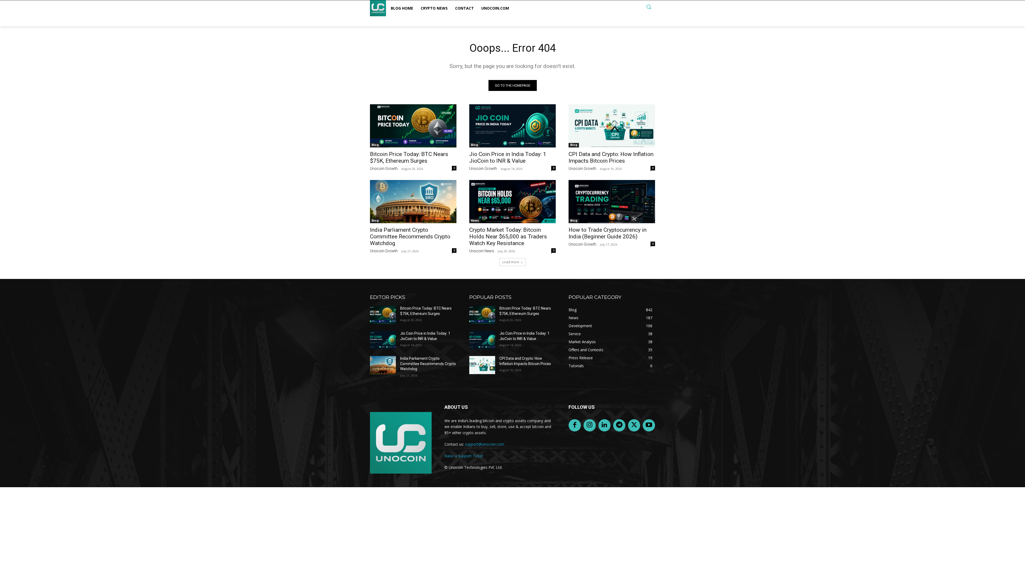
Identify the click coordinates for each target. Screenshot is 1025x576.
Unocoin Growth (384, 168)
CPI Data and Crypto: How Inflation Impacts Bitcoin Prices (611, 157)
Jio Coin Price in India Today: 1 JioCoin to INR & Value (507, 157)
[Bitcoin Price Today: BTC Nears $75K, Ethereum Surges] (413, 125)
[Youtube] (649, 425)
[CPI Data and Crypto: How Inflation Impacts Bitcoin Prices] (612, 125)
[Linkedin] (604, 425)
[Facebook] (575, 425)
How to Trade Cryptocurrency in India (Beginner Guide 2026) (607, 233)
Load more (510, 262)
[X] (634, 425)
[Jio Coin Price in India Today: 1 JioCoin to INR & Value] (512, 125)
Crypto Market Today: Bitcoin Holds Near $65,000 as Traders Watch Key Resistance (508, 236)
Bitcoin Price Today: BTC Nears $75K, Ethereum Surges (409, 157)
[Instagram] (590, 425)
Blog (375, 145)
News (475, 220)
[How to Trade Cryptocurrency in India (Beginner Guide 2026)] (612, 201)
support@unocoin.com (484, 444)
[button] (648, 6)
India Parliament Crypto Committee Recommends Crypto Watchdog (410, 236)
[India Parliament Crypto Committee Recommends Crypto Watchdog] (413, 201)
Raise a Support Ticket (463, 455)
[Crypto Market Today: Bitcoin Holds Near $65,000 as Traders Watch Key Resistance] (512, 201)
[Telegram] (619, 425)
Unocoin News (481, 251)
